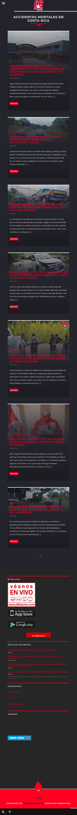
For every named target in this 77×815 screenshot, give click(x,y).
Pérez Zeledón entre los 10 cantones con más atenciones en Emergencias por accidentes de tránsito (37, 70)
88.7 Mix (11, 698)
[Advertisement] (38, 756)
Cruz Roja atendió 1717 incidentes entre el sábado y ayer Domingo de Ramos (37, 442)
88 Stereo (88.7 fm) (33, 803)
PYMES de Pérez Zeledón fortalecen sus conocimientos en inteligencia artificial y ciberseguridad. (37, 665)
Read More (14, 103)
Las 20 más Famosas (16, 704)
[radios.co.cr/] (19, 740)
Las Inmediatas (14, 692)
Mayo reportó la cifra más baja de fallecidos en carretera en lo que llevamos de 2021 (39, 275)
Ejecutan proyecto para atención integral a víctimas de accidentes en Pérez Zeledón (38, 358)
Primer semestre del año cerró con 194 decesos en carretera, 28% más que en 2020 (38, 207)
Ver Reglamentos (38, 636)
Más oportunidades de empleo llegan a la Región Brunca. (32, 650)
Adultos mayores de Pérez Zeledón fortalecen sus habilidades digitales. (38, 672)
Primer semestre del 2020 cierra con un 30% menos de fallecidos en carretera (36, 509)
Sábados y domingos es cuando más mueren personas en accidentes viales (35, 139)
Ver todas (12, 678)
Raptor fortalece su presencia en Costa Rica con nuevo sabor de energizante (35, 657)
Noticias (14, 61)
